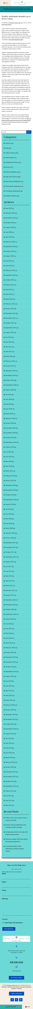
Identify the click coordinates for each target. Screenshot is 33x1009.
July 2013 (8, 796)
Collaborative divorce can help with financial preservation (16, 833)
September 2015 (10, 671)
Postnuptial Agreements (13, 186)
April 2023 (8, 266)
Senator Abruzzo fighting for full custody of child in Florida (15, 826)
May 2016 (8, 633)
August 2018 (9, 504)
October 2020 (9, 380)
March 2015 (9, 700)
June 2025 (8, 208)
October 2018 (9, 495)
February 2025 (10, 213)
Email (4, 882)
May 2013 (8, 805)
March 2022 (9, 299)
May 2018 (8, 519)
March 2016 (9, 643)
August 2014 (9, 734)
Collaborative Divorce (12, 162)
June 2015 (8, 686)
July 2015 (8, 681)
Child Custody (9, 153)
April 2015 (8, 695)
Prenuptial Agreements (12, 191)
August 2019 (9, 447)
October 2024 (9, 223)
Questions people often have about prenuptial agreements (16, 840)
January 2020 (9, 423)
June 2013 (8, 800)
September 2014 (10, 729)
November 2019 (10, 433)
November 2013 (10, 777)
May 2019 (8, 461)
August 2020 (9, 390)
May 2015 (8, 691)
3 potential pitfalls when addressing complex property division (14, 848)
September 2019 (10, 442)
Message (5, 899)
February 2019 (10, 476)
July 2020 (8, 394)
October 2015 (9, 667)
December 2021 (10, 313)
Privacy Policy (16, 987)
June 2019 (8, 457)
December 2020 (10, 371)
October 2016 (9, 609)
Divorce (7, 167)
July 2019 (8, 452)
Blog (6, 148)
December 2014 (10, 714)
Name (4, 874)
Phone (4, 890)
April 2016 (8, 638)
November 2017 (10, 547)
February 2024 (10, 242)
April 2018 (8, 523)
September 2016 (10, 614)
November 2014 (10, 719)
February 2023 (10, 270)
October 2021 (9, 323)
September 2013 (10, 786)
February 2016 (10, 648)
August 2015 (9, 676)
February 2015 (10, 705)
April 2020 (8, 409)
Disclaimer (5, 919)
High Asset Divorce (7, 24)
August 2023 (9, 256)
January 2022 (9, 309)
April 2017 (8, 581)
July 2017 (8, 566)
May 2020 (8, 404)
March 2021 (9, 356)
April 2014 (8, 753)
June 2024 (8, 232)
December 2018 (10, 485)
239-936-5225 (16, 962)
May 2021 (8, 347)
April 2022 (8, 294)
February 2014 (10, 762)
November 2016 (10, 605)
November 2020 (10, 375)
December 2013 (10, 772)
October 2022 (9, 280)
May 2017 (8, 576)
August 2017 (9, 562)
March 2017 (9, 585)
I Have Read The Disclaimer (13, 922)
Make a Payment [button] (16, 993)
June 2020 (8, 399)
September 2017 (10, 557)
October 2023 (9, 251)
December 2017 (10, 543)
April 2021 (8, 351)
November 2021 (10, 318)
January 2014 (9, 767)
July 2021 (8, 337)
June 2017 (8, 571)
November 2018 (10, 490)
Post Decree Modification (13, 181)
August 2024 (9, 227)
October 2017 (9, 552)
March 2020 (9, 414)
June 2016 (8, 629)
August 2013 (9, 791)
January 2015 (9, 710)
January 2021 (9, 366)
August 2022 (9, 285)
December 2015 (10, 657)
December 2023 (10, 246)
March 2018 (9, 528)
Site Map (10, 987)
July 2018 (8, 509)
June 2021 (8, 342)
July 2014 (8, 738)
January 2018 (9, 538)
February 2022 (10, 304)
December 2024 (10, 218)
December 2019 (10, 428)
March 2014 (9, 757)
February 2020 (10, 418)
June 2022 (8, 289)
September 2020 (10, 385)
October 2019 (9, 437)
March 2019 (9, 471)
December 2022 (10, 275)
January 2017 (9, 595)
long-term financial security (16, 39)
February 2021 (10, 361)
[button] (5, 3)
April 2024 (8, 237)
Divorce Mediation (11, 172)
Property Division (10, 196)
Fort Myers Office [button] (16, 978)
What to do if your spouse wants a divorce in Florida (16, 819)
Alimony (8, 143)
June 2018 (8, 514)
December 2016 (10, 600)
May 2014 (8, 748)
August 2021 (9, 332)
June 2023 (8, 261)
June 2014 (8, 743)
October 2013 (9, 781)
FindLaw (20, 988)
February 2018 (10, 533)
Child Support (9, 157)
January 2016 (9, 652)
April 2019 (8, 466)
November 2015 (10, 662)
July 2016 (8, 624)
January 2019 (9, 480)
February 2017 (10, 590)
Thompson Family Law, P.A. (16, 23)
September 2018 (10, 500)
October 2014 (9, 724)
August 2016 (9, 619)
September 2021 (10, 328)
